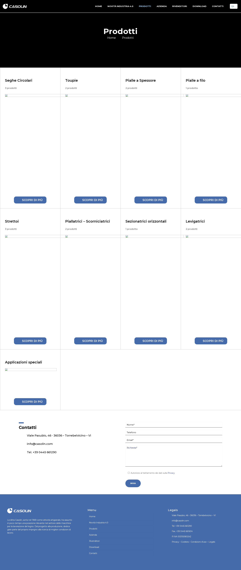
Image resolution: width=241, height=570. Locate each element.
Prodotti (128, 37)
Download (94, 547)
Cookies (185, 542)
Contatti (93, 553)
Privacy (171, 473)
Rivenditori (94, 541)
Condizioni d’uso (199, 542)
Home (111, 37)
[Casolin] (15, 6)
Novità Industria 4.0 (98, 522)
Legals (212, 542)
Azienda (93, 535)
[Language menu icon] (234, 6)
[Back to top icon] (228, 564)
